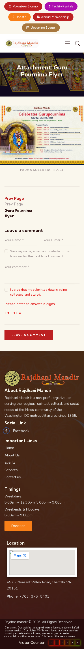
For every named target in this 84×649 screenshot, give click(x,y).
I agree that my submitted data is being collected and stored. (38, 292)
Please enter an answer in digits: (30, 303)
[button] (18, 526)
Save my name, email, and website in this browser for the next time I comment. (40, 253)
